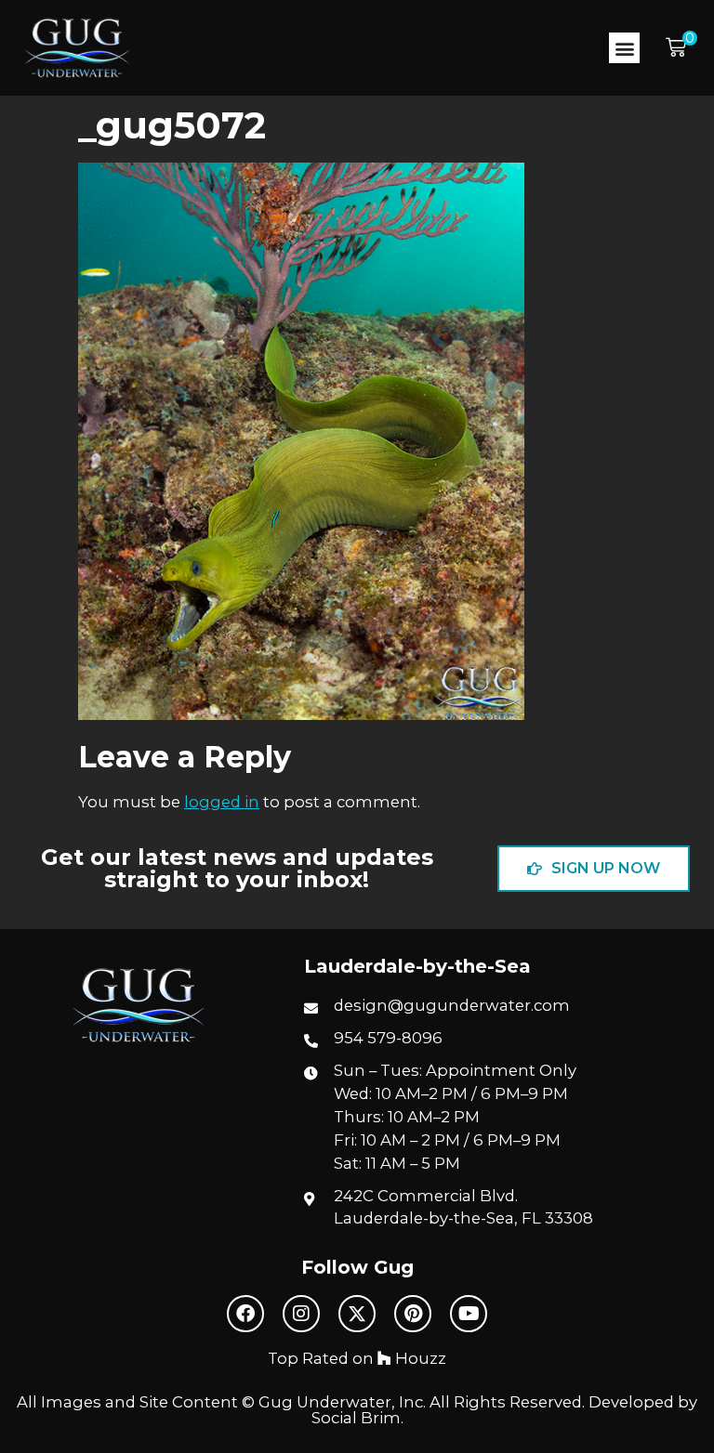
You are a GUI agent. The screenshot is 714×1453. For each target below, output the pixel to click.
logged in (221, 801)
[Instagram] (301, 1313)
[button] (624, 48)
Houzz (418, 1358)
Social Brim (356, 1417)
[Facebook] (245, 1313)
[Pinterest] (412, 1313)
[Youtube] (468, 1313)
